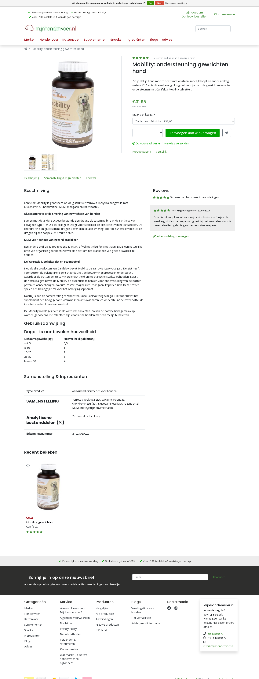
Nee (159, 3)
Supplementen (95, 39)
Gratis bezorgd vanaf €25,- (90, 12)
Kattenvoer (71, 39)
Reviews (91, 178)
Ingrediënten (135, 39)
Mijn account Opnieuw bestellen (194, 14)
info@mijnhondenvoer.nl (218, 646)
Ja (150, 3)
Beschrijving (31, 178)
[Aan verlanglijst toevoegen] (28, 466)
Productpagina (141, 151)
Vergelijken (102, 608)
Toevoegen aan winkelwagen (192, 133)
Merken (29, 39)
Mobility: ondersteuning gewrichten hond (58, 49)
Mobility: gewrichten (39, 522)
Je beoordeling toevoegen (172, 236)
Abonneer (219, 577)
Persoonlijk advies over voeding (50, 12)
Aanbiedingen (104, 619)
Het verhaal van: (141, 618)
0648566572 (215, 633)
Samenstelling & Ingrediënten (62, 178)
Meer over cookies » (176, 3)
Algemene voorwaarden (75, 618)
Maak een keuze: (143, 114)
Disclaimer (66, 623)
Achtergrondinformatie (145, 623)
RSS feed (101, 630)
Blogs (153, 39)
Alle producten (105, 614)
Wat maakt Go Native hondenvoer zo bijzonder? (73, 659)
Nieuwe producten (107, 624)
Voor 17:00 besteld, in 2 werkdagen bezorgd (56, 17)
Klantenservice (224, 14)
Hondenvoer (49, 39)
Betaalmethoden (70, 634)
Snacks (116, 39)
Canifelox (32, 526)
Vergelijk (161, 151)
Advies (167, 39)
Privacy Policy (68, 629)
